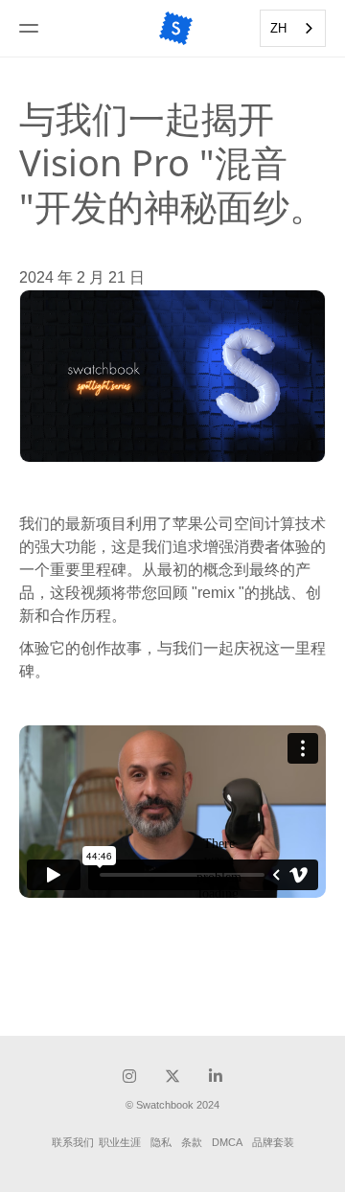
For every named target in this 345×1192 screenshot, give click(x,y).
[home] (176, 27)
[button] (55, 28)
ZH (278, 28)
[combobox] (293, 28)
